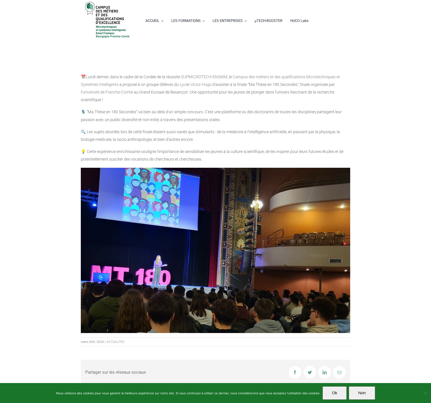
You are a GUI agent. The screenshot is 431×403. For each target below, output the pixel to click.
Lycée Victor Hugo (195, 84)
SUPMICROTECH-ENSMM (204, 76)
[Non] (425, 393)
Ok (334, 393)
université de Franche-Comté (107, 92)
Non (362, 393)
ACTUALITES (115, 342)
